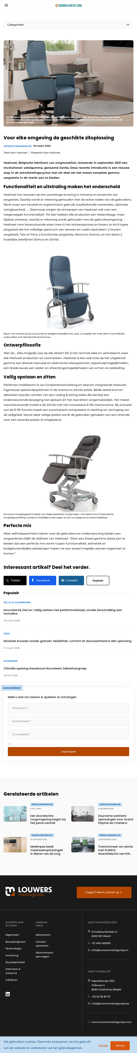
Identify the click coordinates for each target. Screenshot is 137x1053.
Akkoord (120, 1045)
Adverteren (43, 934)
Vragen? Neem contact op (102, 892)
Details (103, 1045)
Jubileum (11, 979)
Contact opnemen (42, 943)
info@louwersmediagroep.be (110, 1003)
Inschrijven (68, 751)
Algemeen (12, 934)
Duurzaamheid (15, 962)
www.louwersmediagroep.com (111, 1022)
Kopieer (98, 580)
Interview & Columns (13, 971)
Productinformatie (18, 146)
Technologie (13, 948)
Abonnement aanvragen (44, 954)
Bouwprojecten (16, 941)
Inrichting (12, 955)
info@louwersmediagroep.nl (110, 950)
